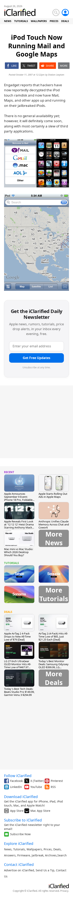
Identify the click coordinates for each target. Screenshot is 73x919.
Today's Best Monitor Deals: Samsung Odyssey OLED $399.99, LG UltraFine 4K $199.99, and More (54, 667)
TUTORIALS (21, 21)
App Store (17, 811)
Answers (10, 855)
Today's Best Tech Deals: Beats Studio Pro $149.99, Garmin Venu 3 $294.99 (19, 692)
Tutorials (19, 849)
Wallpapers (34, 849)
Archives (51, 855)
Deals (57, 849)
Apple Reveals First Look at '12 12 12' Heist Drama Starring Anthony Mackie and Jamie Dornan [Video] (19, 527)
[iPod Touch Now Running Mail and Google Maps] (36, 163)
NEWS (7, 21)
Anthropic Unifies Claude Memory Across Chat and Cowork (54, 524)
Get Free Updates (36, 358)
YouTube (36, 787)
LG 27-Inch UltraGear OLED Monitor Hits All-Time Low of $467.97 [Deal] (17, 665)
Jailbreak (37, 855)
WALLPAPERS (39, 21)
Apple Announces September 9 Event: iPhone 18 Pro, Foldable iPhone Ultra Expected (18, 498)
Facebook (16, 781)
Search (62, 855)
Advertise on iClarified (19, 870)
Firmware (23, 855)
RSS (53, 787)
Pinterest (57, 781)
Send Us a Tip (45, 870)
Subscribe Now (20, 834)
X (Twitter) (37, 781)
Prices (48, 849)
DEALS (65, 21)
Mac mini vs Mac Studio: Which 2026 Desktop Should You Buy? (18, 552)
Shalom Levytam (56, 74)
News (8, 849)
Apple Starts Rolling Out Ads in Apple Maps (53, 495)
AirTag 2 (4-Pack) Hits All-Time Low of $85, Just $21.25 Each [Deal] (53, 636)
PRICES (54, 21)
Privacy (64, 891)
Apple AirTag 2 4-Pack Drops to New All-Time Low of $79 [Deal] (17, 636)
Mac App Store (40, 811)
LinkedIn (16, 787)
